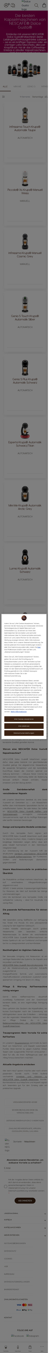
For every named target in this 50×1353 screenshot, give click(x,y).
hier (39, 647)
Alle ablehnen (23, 726)
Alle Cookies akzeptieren (24, 719)
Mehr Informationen (19, 711)
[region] (24, 676)
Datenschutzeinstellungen (24, 733)
